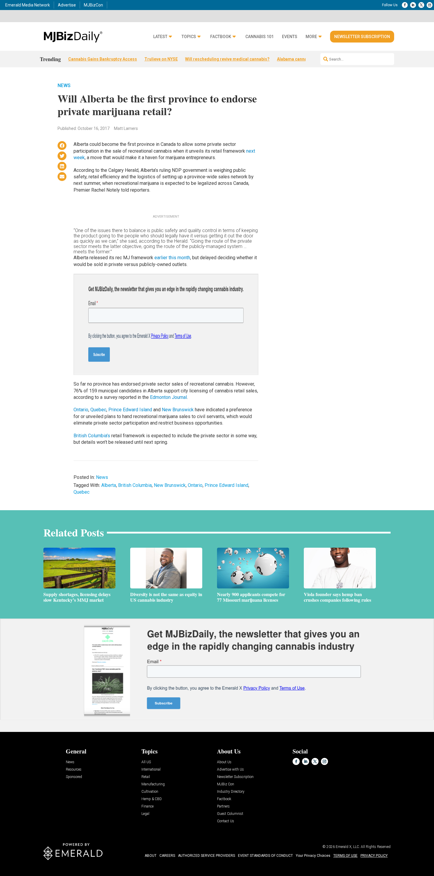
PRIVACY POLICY (374, 856)
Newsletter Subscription (362, 36)
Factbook (220, 37)
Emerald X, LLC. (348, 847)
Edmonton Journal (168, 397)
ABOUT (150, 856)
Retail (145, 777)
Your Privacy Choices (313, 856)
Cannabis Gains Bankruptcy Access (102, 59)
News (64, 85)
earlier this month (172, 257)
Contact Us (225, 821)
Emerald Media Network (27, 5)
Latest (160, 37)
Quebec (98, 409)
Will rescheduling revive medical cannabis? (227, 59)
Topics (189, 37)
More (311, 37)
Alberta (108, 485)
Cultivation (149, 792)
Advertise (67, 5)
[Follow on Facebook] (405, 5)
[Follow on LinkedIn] (413, 5)
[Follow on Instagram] (430, 5)
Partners (223, 806)
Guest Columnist (230, 814)
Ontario (81, 409)
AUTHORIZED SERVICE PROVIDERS (206, 856)
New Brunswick (178, 409)
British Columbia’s (92, 435)
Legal (145, 814)
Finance (147, 806)
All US (146, 762)
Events (289, 37)
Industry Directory (230, 792)
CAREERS (167, 856)
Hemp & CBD (151, 799)
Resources (73, 769)
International (151, 769)
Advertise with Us (230, 769)
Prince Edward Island (130, 409)
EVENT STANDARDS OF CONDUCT (265, 856)
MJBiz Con (225, 784)
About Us (224, 762)
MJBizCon (93, 5)
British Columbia (135, 485)
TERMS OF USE (345, 856)
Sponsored (74, 777)
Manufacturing (153, 784)
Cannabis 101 (259, 37)
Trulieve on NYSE (161, 59)
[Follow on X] (421, 5)
